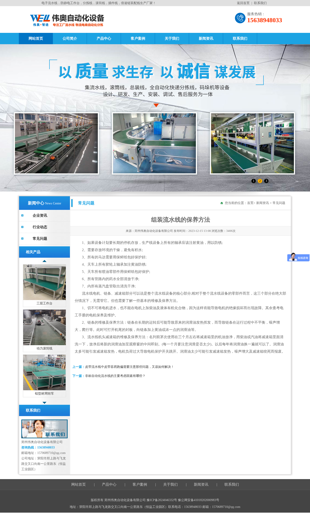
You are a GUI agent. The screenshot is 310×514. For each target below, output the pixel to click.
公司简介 (70, 38)
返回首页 (243, 3)
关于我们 (172, 38)
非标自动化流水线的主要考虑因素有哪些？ (115, 376)
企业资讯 (40, 215)
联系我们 (260, 3)
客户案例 (138, 38)
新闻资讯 (206, 38)
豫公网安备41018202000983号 (198, 500)
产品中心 (104, 38)
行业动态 (40, 227)
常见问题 (40, 238)
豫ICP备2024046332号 (162, 500)
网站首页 (36, 38)
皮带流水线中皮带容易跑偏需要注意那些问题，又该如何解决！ (129, 367)
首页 (250, 203)
